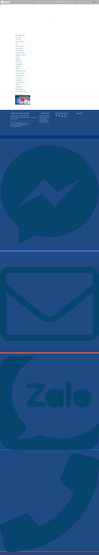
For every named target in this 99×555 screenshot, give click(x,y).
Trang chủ (39, 2)
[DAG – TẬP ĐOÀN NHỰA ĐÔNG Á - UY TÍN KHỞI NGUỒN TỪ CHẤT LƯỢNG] (6, 2)
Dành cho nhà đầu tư (70, 2)
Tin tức (78, 2)
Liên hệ (90, 2)
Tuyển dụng (84, 2)
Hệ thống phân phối (60, 2)
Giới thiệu (45, 2)
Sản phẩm (51, 2)
